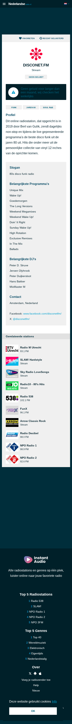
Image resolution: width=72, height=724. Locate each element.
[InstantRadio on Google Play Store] (35, 674)
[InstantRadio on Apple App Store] (40, 674)
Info (54, 701)
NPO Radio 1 (37, 611)
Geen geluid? (36, 77)
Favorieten (28, 38)
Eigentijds (37, 653)
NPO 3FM (37, 622)
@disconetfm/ (21, 318)
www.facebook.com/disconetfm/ (42, 313)
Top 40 (37, 637)
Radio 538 (37, 600)
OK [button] (33, 711)
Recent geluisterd (53, 38)
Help (36, 685)
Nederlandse (19, 4)
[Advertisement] (36, 21)
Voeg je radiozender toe (36, 679)
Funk (14, 107)
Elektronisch (37, 648)
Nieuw (36, 690)
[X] (30, 674)
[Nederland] (67, 3)
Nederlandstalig (37, 658)
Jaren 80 (31, 107)
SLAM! (37, 606)
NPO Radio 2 (37, 617)
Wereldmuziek (37, 642)
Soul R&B (48, 107)
